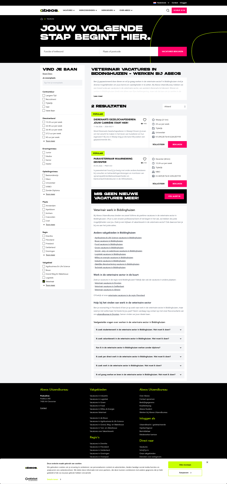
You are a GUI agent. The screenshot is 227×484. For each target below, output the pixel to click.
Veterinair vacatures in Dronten (108, 283)
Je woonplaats (49, 78)
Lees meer (98, 96)
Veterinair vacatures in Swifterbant (109, 286)
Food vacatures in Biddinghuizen (109, 244)
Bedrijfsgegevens (147, 402)
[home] (41, 18)
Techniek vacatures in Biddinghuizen (110, 267)
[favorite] (145, 120)
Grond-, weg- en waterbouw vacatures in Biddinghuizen (118, 251)
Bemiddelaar (145, 431)
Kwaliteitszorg (145, 405)
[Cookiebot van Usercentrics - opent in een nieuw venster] (31, 479)
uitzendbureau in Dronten (108, 314)
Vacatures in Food (97, 405)
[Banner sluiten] (207, 462)
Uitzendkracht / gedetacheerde (153, 424)
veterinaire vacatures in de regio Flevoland (126, 295)
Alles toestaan (185, 465)
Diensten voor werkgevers (150, 457)
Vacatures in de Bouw (99, 418)
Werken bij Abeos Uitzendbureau (153, 412)
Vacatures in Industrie (99, 396)
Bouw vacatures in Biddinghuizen (109, 241)
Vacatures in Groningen (99, 453)
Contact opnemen (147, 399)
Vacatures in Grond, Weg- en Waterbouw (107, 424)
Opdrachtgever (146, 428)
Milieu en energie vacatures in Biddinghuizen (114, 257)
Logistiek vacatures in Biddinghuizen (110, 254)
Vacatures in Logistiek (99, 399)
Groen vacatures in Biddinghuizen (109, 247)
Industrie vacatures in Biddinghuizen (110, 261)
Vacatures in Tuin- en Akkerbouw (103, 428)
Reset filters (47, 73)
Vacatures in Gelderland (100, 450)
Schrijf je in (144, 450)
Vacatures (144, 447)
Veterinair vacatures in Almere (107, 289)
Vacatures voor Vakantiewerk (102, 431)
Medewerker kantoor (148, 434)
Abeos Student (146, 409)
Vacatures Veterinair (98, 412)
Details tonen (52, 479)
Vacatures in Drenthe (98, 443)
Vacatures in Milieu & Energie (102, 409)
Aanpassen (183, 472)
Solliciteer (158, 144)
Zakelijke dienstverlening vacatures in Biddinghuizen (117, 264)
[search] (168, 10)
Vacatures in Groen (98, 402)
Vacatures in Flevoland (99, 447)
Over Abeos (145, 396)
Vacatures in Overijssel (99, 457)
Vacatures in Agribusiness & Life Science (107, 421)
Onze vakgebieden (148, 453)
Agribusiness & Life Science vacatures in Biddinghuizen (118, 237)
